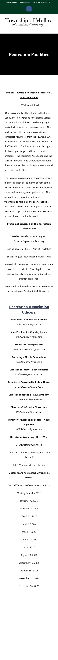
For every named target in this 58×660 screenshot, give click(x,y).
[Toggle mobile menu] (52, 28)
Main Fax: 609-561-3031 (42, 2)
